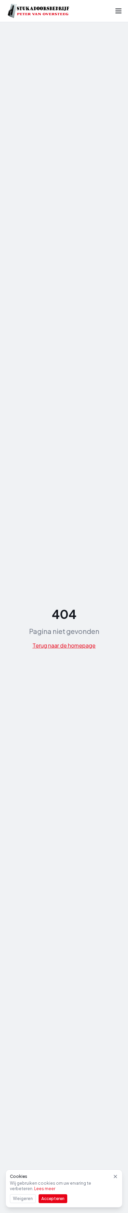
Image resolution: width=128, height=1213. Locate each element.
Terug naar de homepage (64, 645)
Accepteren (53, 1198)
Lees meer (44, 1188)
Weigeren (23, 1198)
